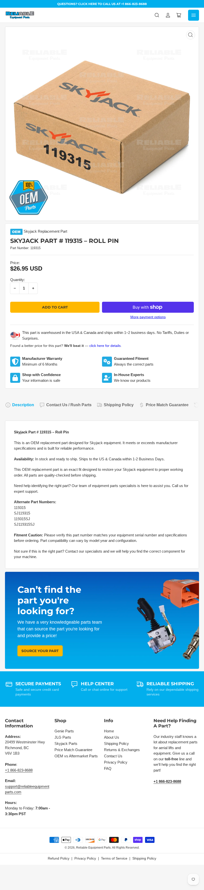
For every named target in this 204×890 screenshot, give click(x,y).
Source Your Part (40, 651)
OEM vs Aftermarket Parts (76, 756)
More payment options (148, 317)
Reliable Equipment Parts (93, 847)
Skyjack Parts (65, 743)
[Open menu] (193, 15)
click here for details (105, 346)
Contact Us (113, 756)
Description (23, 405)
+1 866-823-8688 (19, 770)
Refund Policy (58, 858)
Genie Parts (64, 731)
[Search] (157, 15)
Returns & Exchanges (122, 750)
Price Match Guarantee (167, 405)
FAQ (107, 768)
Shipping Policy (119, 405)
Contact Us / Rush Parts (69, 405)
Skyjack (30, 231)
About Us (111, 737)
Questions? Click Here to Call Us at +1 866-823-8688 (102, 4)
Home (109, 731)
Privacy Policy (115, 762)
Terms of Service (114, 858)
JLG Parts (62, 737)
